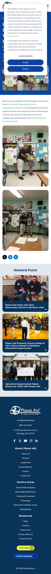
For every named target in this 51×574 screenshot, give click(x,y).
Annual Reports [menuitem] (25, 467)
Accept (25, 62)
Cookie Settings (24, 556)
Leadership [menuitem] (26, 462)
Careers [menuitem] (25, 471)
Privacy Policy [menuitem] (25, 538)
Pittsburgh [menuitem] (25, 500)
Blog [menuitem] (25, 521)
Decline (25, 69)
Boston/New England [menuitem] (25, 487)
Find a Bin (24, 548)
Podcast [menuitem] (25, 525)
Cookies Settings (25, 56)
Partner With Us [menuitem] (25, 534)
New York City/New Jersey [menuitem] (25, 505)
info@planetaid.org (25, 420)
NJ (4, 60)
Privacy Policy (12, 36)
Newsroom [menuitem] (25, 530)
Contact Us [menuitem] (25, 475)
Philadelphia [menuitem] (25, 509)
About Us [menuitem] (25, 453)
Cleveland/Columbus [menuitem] (25, 496)
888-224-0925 (25, 425)
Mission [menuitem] (25, 458)
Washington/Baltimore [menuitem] (25, 491)
